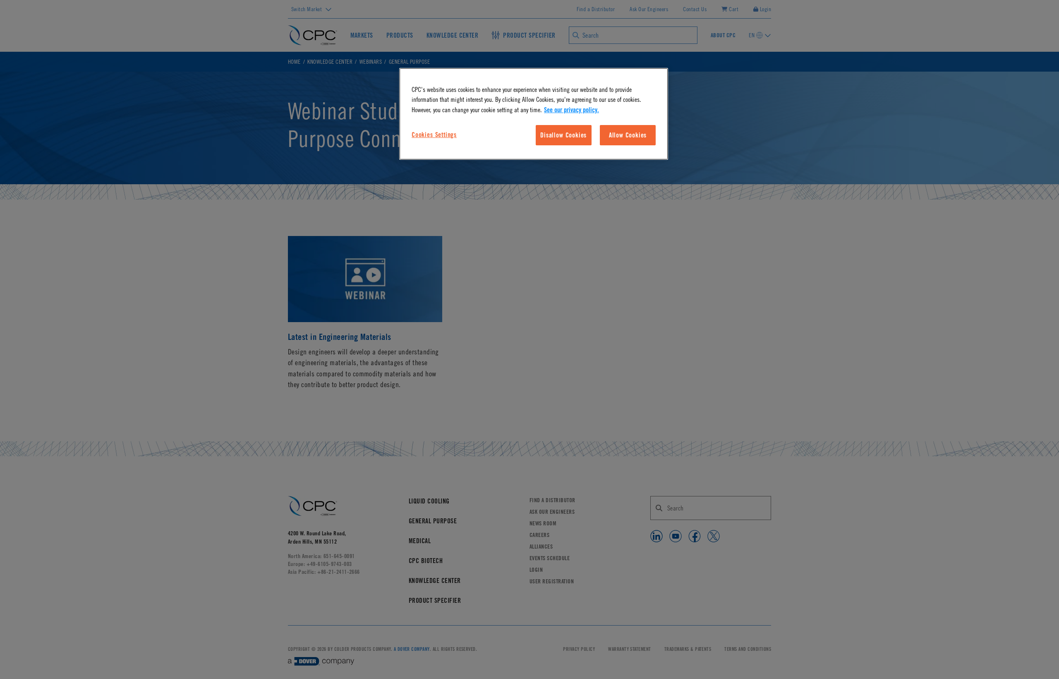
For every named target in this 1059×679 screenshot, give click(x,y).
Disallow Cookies (563, 135)
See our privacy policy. (571, 110)
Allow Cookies (628, 135)
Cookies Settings (434, 134)
